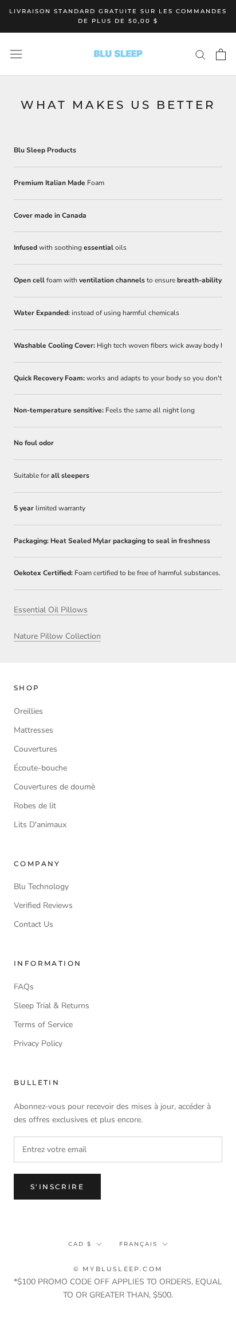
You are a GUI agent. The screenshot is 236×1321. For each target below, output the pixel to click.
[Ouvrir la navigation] (16, 54)
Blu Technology (41, 886)
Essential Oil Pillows (51, 609)
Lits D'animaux (40, 824)
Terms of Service (43, 1024)
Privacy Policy (38, 1043)
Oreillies (28, 711)
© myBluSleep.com (118, 1269)
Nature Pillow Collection (57, 636)
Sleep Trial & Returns (51, 1005)
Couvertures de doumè (54, 786)
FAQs (24, 986)
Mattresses (33, 730)
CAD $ (80, 1244)
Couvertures (35, 749)
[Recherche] (200, 54)
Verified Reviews (43, 905)
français (138, 1244)
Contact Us (33, 924)
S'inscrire (57, 1186)
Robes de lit (35, 805)
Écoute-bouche (40, 767)
